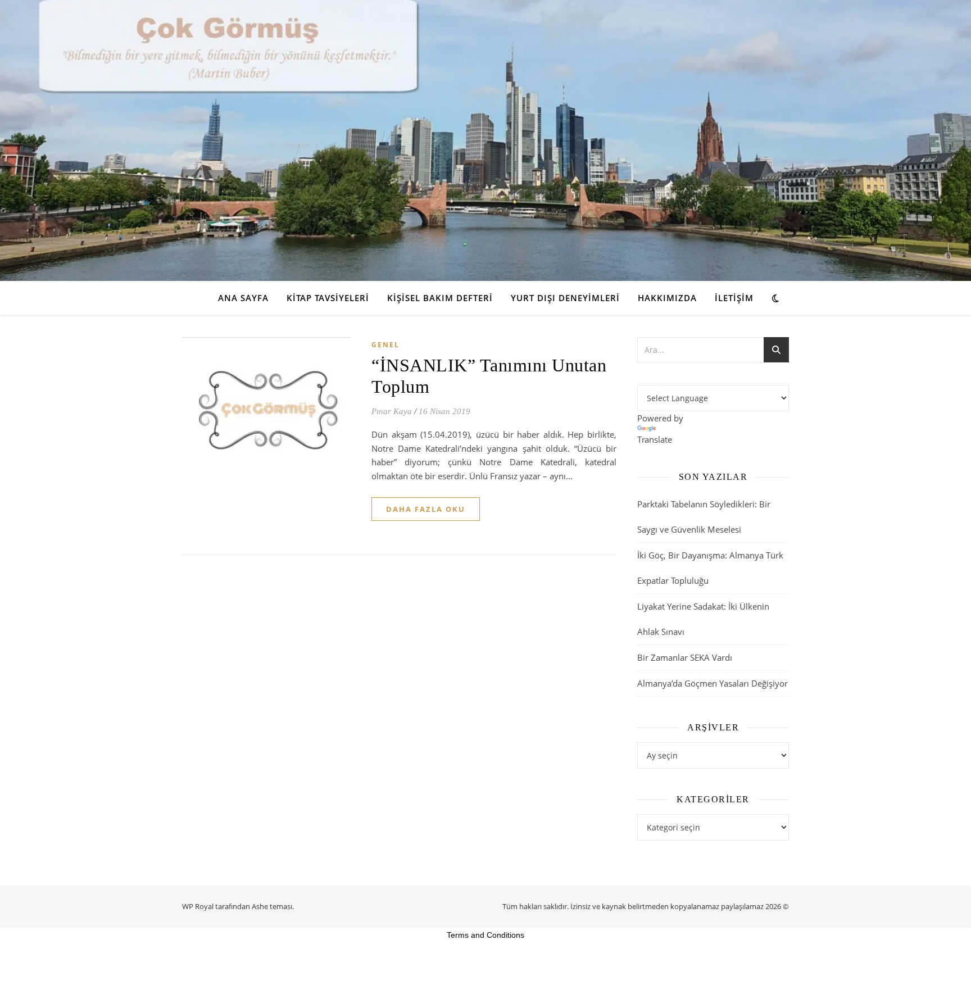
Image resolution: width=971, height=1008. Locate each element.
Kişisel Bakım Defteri (440, 297)
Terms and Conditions (485, 934)
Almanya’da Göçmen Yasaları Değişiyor (712, 683)
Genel (385, 344)
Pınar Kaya (391, 411)
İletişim (734, 297)
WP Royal (198, 906)
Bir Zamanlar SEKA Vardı (684, 657)
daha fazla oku (425, 509)
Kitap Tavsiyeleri (328, 297)
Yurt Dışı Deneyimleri (565, 297)
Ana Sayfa (243, 297)
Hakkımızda (667, 297)
